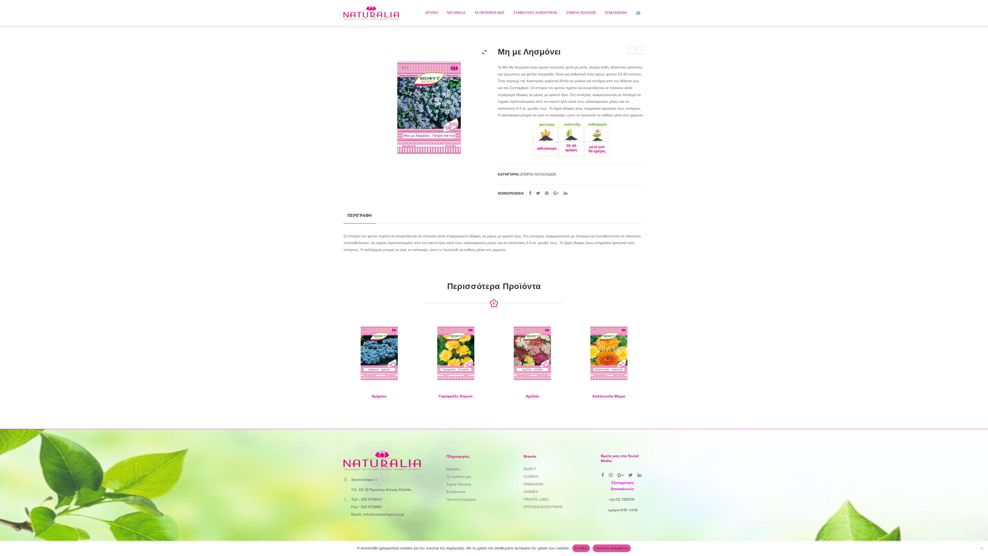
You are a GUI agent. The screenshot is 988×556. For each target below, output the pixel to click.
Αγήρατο (379, 396)
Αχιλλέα (532, 396)
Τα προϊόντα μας (458, 477)
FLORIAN (531, 477)
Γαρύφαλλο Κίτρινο (456, 396)
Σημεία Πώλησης (458, 484)
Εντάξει (581, 548)
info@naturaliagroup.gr (383, 514)
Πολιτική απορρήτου (612, 548)
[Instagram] (610, 475)
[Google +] (556, 193)
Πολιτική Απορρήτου (461, 499)
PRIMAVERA (533, 484)
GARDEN (531, 492)
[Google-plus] (620, 475)
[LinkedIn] (565, 193)
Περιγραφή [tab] (359, 215)
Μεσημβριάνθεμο (632, 51)
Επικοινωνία (455, 492)
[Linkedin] (639, 475)
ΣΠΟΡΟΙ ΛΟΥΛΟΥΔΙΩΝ (538, 174)
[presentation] (333, 363)
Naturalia (453, 469)
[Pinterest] (547, 193)
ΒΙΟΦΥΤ (530, 469)
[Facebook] (530, 193)
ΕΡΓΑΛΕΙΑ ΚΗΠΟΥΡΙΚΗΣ (543, 507)
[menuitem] (431, 12)
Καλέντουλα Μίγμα (609, 396)
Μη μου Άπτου (641, 51)
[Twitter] (538, 193)
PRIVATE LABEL (536, 499)
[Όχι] (981, 548)
